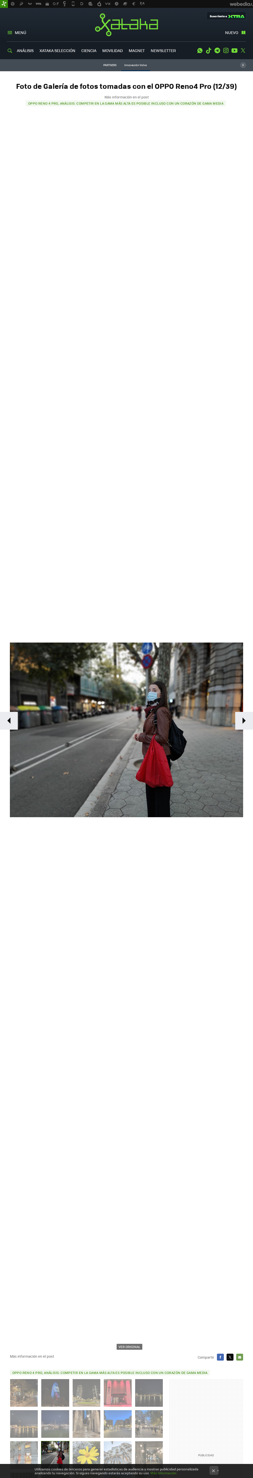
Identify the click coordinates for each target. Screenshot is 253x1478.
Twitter (243, 51)
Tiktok (208, 51)
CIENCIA (88, 50)
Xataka (126, 24)
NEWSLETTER (163, 50)
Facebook (220, 1357)
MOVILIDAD (112, 50)
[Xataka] (4, 4)
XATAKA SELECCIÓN (57, 50)
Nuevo (231, 32)
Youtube (234, 51)
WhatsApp (200, 51)
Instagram (226, 51)
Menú (20, 32)
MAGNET (137, 50)
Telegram (217, 51)
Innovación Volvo (135, 65)
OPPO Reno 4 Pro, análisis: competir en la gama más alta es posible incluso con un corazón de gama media (125, 103)
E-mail (239, 1357)
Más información (163, 1473)
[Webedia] (241, 4)
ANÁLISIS (25, 50)
